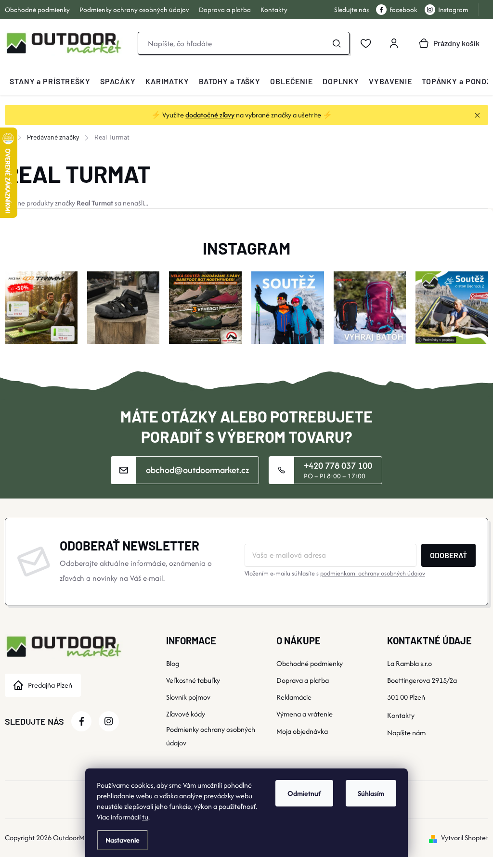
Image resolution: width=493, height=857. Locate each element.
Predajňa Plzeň (50, 685)
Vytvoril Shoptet (464, 837)
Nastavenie (122, 840)
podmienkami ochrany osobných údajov (372, 573)
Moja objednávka (302, 731)
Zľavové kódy (185, 714)
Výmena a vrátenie (304, 714)
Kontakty (273, 9)
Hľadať (337, 43)
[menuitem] (50, 81)
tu (145, 817)
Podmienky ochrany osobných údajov (134, 9)
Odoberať (448, 555)
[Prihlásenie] (393, 43)
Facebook (403, 9)
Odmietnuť (304, 793)
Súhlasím (371, 793)
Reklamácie (293, 697)
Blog (172, 663)
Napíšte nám (406, 733)
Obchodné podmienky (37, 9)
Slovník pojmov (188, 697)
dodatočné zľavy (209, 115)
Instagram (453, 9)
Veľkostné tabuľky (193, 680)
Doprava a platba (225, 9)
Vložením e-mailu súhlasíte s (335, 573)
